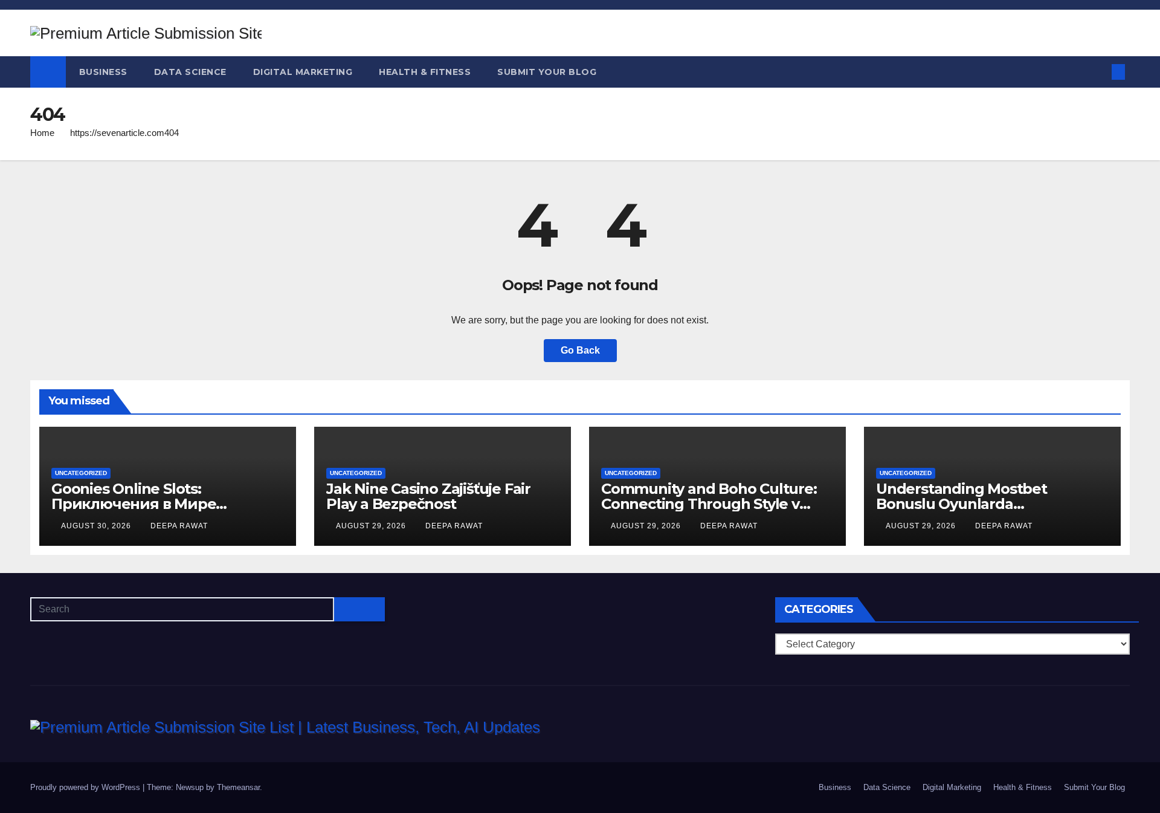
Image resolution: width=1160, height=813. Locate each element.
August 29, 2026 (372, 526)
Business (103, 71)
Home (42, 133)
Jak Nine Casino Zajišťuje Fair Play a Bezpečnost (428, 496)
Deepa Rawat (179, 526)
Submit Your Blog (546, 71)
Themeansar (238, 787)
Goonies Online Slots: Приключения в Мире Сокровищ (133, 504)
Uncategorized (81, 473)
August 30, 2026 (97, 526)
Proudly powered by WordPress (86, 787)
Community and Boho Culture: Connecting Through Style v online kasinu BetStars (709, 504)
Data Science (190, 71)
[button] (1098, 71)
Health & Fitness (425, 71)
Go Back (580, 350)
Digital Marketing (303, 71)
